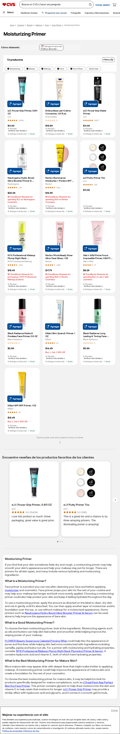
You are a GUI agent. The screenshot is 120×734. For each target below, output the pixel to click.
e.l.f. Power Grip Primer (77, 689)
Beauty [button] (32, 69)
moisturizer (12, 590)
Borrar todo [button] (93, 69)
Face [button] (62, 69)
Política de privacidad (12, 731)
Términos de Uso (31, 731)
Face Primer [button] (78, 69)
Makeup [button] (47, 69)
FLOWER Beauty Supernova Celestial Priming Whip (36, 641)
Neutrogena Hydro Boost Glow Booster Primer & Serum (59, 613)
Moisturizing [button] (15, 69)
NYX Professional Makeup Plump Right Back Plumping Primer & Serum (59, 651)
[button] (108, 59)
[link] (21, 120)
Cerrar (114, 710)
